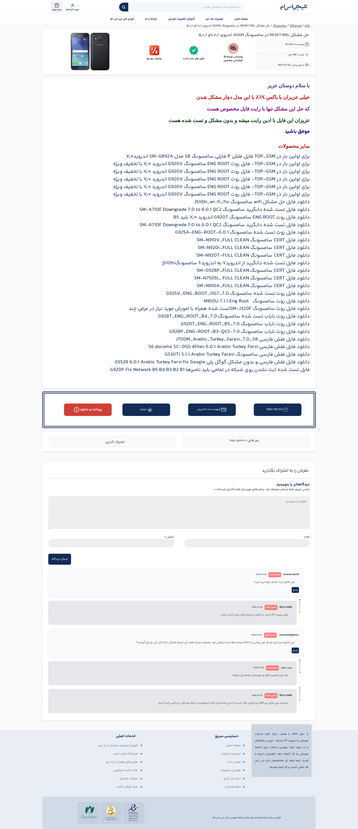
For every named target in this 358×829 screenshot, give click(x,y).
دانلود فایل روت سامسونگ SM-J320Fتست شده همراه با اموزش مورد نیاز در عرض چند (219, 309)
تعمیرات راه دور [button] (214, 19)
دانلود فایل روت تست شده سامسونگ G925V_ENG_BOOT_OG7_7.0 (238, 293)
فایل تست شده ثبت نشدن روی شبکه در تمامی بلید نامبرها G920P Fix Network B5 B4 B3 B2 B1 (210, 370)
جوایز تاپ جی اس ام (122, 19)
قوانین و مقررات (230, 770)
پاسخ (295, 590)
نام (307, 537)
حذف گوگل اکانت (127, 787)
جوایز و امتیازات (231, 754)
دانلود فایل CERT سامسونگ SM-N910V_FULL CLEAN (253, 240)
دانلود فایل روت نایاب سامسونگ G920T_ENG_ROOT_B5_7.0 (245, 324)
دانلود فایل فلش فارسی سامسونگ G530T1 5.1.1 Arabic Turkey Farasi (237, 354)
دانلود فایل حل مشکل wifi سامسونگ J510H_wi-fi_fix (252, 202)
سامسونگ (280, 25)
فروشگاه (295, 25)
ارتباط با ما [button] (151, 19)
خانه (307, 25)
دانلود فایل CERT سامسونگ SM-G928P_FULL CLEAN (253, 270)
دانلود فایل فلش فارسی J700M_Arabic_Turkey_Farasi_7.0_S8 (243, 339)
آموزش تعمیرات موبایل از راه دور (118, 745)
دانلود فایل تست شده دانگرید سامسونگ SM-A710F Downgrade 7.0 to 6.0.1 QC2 (224, 225)
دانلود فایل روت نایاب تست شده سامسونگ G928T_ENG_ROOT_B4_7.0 (234, 316)
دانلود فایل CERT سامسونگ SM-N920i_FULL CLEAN (254, 248)
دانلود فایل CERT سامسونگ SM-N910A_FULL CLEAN (253, 286)
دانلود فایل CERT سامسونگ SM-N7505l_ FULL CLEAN (252, 278)
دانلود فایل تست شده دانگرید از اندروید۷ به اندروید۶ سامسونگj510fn (236, 263)
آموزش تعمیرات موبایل (181, 19)
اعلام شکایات (233, 787)
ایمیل (169, 537)
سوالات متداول (128, 778)
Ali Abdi (289, 44)
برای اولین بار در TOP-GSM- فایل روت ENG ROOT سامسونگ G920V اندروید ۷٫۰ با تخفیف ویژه (211, 164)
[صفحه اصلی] (294, 7)
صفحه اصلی (241, 19)
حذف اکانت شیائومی (125, 770)
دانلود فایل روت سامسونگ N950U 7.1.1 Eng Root (257, 301)
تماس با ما (234, 762)
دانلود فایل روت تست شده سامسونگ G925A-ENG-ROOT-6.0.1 (242, 232)
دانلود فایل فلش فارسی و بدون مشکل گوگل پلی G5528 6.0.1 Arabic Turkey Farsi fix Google (212, 362)
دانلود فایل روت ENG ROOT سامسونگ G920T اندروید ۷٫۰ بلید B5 (241, 217)
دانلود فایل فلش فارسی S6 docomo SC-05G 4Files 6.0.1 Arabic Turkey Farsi (229, 347)
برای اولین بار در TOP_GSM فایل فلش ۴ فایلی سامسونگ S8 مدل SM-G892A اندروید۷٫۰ (218, 156)
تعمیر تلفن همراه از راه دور (122, 762)
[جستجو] (123, 7)
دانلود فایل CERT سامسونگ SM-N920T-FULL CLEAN (253, 255)
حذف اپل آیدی (232, 778)
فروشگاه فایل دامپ (125, 754)
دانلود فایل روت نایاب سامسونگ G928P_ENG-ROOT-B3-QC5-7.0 (239, 332)
